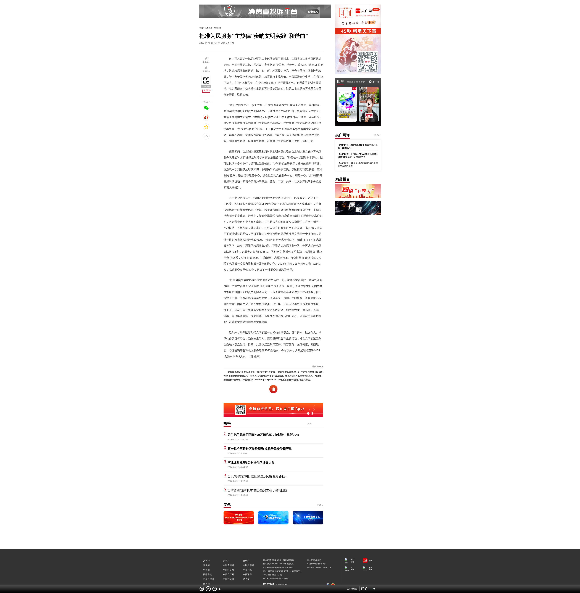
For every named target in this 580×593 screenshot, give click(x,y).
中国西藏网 (228, 579)
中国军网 (247, 574)
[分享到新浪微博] (206, 117)
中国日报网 (208, 579)
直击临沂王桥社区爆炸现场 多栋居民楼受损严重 (260, 449)
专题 (227, 504)
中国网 (206, 569)
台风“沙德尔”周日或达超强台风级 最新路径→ (258, 476)
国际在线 (207, 574)
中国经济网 (228, 569)
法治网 (246, 579)
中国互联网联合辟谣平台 (316, 563)
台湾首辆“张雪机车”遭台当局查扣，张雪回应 (257, 490)
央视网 (226, 560)
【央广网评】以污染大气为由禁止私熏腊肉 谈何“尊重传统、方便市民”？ (358, 156)
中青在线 (247, 569)
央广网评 (342, 134)
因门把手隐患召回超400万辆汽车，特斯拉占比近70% (263, 435)
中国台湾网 (228, 574)
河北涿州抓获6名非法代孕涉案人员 (251, 462)
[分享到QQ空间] (206, 126)
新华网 (206, 565)
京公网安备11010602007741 (290, 571)
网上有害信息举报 (314, 560)
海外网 (206, 583)
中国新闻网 (248, 565)
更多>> (320, 505)
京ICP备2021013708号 (271, 571)
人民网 (206, 560)
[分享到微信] (206, 108)
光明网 (246, 560)
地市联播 (217, 28)
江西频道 (208, 28)
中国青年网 (228, 565)
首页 (201, 28)
